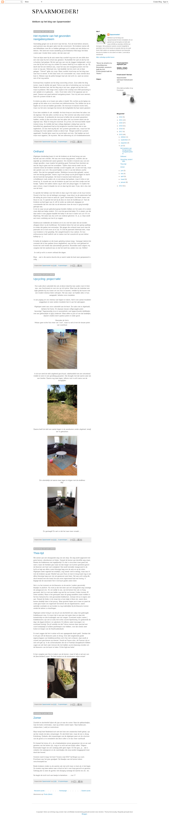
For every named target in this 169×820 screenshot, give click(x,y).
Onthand (38, 151)
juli (122, 146)
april (122, 176)
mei (122, 173)
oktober (123, 137)
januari (123, 182)
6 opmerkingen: (63, 539)
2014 (121, 186)
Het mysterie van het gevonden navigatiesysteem (52, 37)
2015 (121, 134)
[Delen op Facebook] (78, 141)
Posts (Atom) (48, 794)
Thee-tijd (38, 553)
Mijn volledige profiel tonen (105, 57)
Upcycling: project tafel (46, 278)
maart (123, 179)
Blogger (84, 814)
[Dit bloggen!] (74, 141)
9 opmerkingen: (63, 141)
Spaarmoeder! (115, 34)
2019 (121, 126)
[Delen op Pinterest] (81, 141)
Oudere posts (85, 791)
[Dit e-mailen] (71, 141)
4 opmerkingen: (63, 265)
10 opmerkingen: (63, 781)
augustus (124, 143)
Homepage (63, 791)
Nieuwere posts (39, 791)
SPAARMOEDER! (55, 11)
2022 (121, 117)
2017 (121, 131)
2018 (121, 129)
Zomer (37, 717)
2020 (121, 123)
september (124, 140)
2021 (121, 120)
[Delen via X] (76, 141)
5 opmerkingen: (63, 704)
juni (122, 170)
